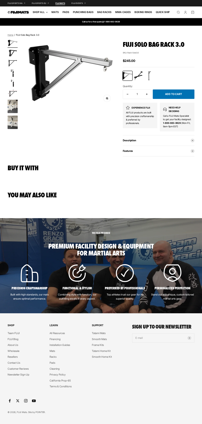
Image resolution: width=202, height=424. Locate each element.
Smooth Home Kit (102, 356)
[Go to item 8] (13, 123)
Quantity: (128, 86)
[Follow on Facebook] (10, 401)
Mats (52, 350)
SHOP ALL (39, 12)
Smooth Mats (99, 339)
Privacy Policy (58, 374)
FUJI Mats (60, 3)
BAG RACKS (104, 12)
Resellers (13, 356)
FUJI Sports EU (39, 3)
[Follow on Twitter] (18, 401)
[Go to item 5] (13, 84)
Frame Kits (98, 345)
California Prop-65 (60, 380)
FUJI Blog (13, 339)
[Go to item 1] (13, 43)
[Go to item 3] (13, 63)
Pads (52, 362)
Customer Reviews (18, 368)
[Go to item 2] (13, 53)
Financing (55, 339)
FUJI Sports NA (15, 3)
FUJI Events (77, 3)
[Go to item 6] (13, 94)
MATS (55, 12)
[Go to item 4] (13, 73)
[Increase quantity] (146, 94)
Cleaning (54, 368)
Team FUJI (14, 333)
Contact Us (14, 362)
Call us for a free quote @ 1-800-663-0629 (101, 21)
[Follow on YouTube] (34, 401)
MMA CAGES (123, 12)
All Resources (57, 333)
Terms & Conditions (60, 386)
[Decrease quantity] (127, 94)
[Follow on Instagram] (26, 401)
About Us (13, 345)
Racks (53, 356)
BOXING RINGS (143, 12)
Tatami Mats (98, 333)
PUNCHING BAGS (83, 12)
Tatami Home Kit (101, 350)
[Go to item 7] (13, 107)
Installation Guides (60, 345)
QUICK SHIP (163, 12)
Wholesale (13, 350)
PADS (65, 12)
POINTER (40, 412)
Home (10, 35)
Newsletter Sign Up (18, 374)
